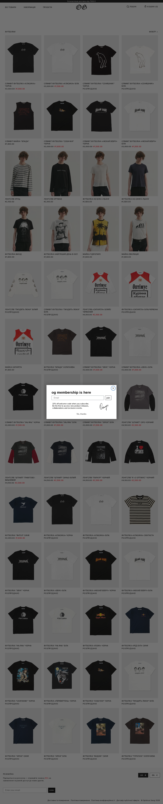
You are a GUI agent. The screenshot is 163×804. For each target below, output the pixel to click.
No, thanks (81, 414)
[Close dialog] (113, 388)
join (108, 398)
